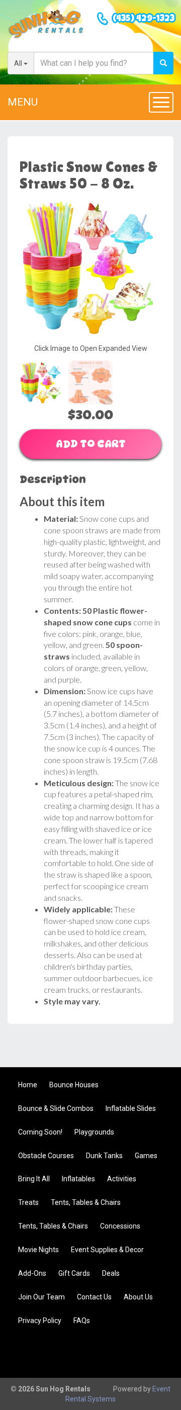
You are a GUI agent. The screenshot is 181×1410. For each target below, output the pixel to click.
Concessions (120, 1226)
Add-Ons (32, 1273)
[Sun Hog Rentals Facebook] (154, 1353)
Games (146, 1156)
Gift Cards (74, 1273)
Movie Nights (38, 1250)
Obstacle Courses (46, 1156)
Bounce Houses (74, 1085)
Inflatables (78, 1179)
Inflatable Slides (131, 1108)
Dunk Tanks (104, 1156)
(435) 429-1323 (143, 19)
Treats (28, 1202)
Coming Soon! (40, 1132)
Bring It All (34, 1179)
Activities (121, 1179)
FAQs (81, 1321)
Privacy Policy (39, 1321)
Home (27, 1085)
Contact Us (94, 1297)
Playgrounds (94, 1132)
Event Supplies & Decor (107, 1250)
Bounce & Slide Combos (56, 1108)
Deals (111, 1273)
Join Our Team (41, 1297)
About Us (138, 1297)
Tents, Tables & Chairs (86, 1202)
